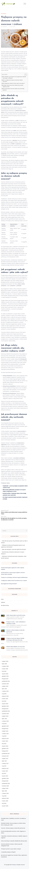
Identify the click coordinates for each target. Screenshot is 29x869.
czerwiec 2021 (5, 763)
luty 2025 (4, 701)
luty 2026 (4, 671)
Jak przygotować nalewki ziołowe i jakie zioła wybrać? (14, 83)
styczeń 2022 (5, 746)
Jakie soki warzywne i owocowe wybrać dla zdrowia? (14, 549)
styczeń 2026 (5, 673)
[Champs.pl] (8, 4)
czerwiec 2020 (5, 793)
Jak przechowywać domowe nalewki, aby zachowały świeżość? (13, 89)
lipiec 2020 (4, 791)
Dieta (2, 599)
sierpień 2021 (5, 758)
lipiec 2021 (4, 761)
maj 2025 (4, 693)
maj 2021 (4, 766)
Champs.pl (14, 864)
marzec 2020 (5, 801)
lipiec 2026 (4, 663)
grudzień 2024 (5, 706)
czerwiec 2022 (5, 733)
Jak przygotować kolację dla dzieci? (9, 583)
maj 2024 (4, 723)
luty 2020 (4, 803)
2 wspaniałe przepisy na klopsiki (8, 852)
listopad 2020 (5, 781)
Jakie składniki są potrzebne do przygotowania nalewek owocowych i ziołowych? (14, 77)
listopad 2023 (5, 728)
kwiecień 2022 (5, 738)
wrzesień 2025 (5, 683)
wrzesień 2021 (5, 756)
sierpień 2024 (5, 716)
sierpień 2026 (5, 661)
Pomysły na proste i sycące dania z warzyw (11, 849)
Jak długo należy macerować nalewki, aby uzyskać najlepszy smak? (13, 86)
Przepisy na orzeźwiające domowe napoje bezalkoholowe (14, 577)
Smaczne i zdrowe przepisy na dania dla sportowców (13, 828)
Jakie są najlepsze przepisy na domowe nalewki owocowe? (13, 80)
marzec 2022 (5, 741)
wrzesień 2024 (5, 713)
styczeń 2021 (5, 776)
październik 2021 (6, 753)
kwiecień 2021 (5, 768)
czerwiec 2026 (5, 666)
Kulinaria (3, 13)
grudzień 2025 (5, 676)
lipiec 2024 (4, 718)
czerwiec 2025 (5, 691)
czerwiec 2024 (5, 721)
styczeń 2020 (5, 806)
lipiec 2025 (4, 688)
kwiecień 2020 (5, 798)
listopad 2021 (5, 751)
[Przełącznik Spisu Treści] (24, 75)
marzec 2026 (5, 668)
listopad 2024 (5, 708)
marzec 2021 (5, 771)
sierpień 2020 (5, 788)
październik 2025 (6, 681)
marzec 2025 (5, 698)
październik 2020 (6, 783)
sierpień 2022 (5, 731)
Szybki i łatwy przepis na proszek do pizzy (15, 615)
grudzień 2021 (5, 748)
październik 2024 (6, 711)
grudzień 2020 (5, 778)
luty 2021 (4, 773)
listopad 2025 (5, 678)
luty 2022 (4, 743)
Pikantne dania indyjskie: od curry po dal (15, 646)
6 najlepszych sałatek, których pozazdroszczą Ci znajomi (14, 580)
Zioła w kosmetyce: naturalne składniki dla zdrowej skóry (14, 841)
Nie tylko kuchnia (5, 605)
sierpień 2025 (5, 686)
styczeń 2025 (5, 703)
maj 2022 (4, 736)
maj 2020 (4, 796)
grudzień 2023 (5, 726)
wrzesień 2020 (5, 786)
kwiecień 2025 (5, 696)
